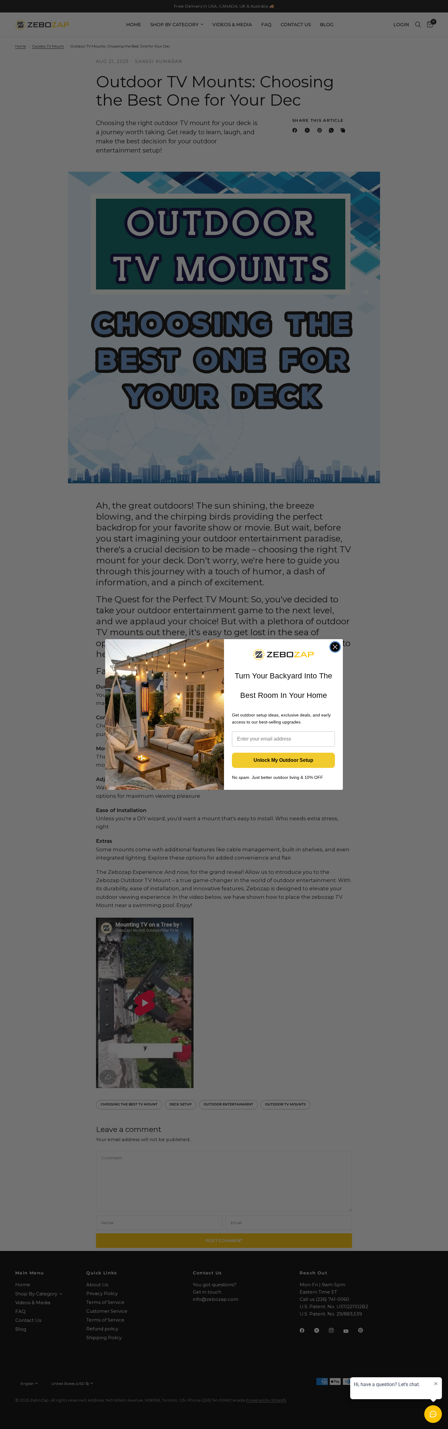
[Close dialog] (335, 647)
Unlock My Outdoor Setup (283, 760)
